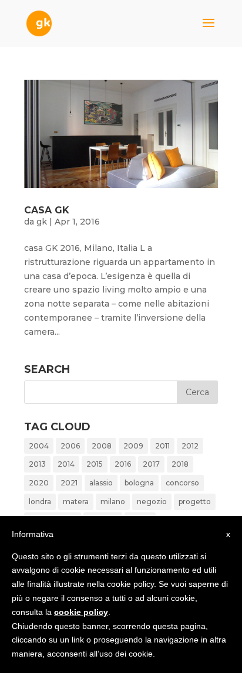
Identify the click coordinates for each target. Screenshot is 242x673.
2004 (39, 445)
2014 (66, 464)
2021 (69, 482)
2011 (162, 445)
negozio (152, 501)
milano (112, 501)
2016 (123, 464)
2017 (151, 464)
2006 (70, 445)
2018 (180, 464)
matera (76, 501)
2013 (37, 464)
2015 (94, 464)
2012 (190, 445)
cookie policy (81, 612)
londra (40, 501)
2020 (39, 482)
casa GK (46, 210)
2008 (102, 445)
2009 (133, 445)
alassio (101, 482)
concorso (182, 482)
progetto (195, 501)
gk (41, 221)
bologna (139, 482)
